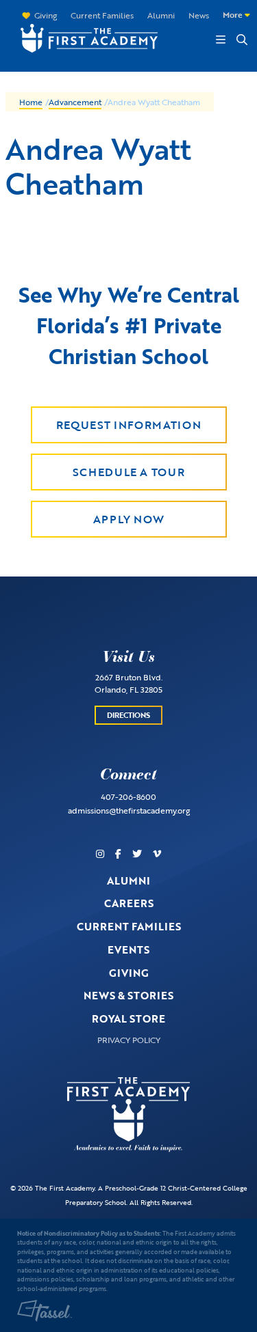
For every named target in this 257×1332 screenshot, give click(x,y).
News (198, 15)
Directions (128, 715)
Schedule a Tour (129, 472)
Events (128, 949)
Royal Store (128, 1018)
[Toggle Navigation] (221, 39)
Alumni (161, 15)
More (234, 14)
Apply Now (128, 519)
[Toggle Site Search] (241, 39)
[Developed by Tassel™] (44, 1311)
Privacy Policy (128, 1039)
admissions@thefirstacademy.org (129, 810)
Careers (129, 903)
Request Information (128, 425)
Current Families (102, 15)
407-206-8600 (128, 796)
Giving (45, 15)
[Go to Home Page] (82, 36)
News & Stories (128, 995)
